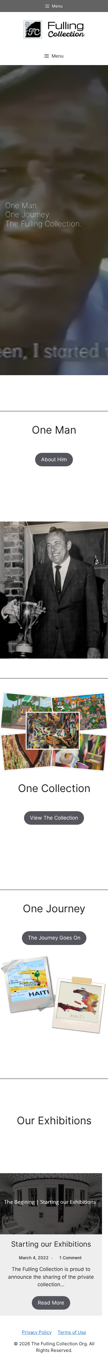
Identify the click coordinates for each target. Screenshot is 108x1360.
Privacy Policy (37, 1332)
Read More (51, 1303)
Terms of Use (72, 1332)
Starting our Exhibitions (51, 1244)
